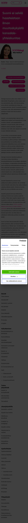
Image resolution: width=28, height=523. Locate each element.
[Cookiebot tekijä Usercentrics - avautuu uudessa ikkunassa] (19, 241)
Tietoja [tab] (23, 245)
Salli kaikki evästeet (14, 272)
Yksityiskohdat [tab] (14, 245)
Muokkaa (13, 276)
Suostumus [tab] (5, 245)
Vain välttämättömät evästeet (14, 281)
